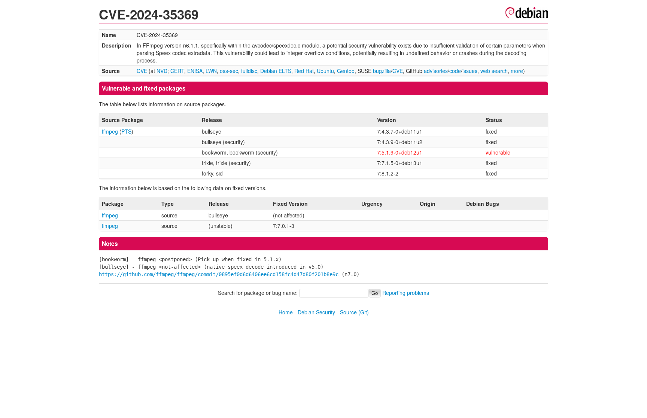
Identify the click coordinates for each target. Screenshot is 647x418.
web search (494, 70)
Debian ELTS (275, 70)
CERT (177, 70)
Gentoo (346, 70)
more (517, 70)
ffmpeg (110, 131)
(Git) (363, 312)
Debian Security (316, 312)
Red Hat (304, 70)
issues (469, 70)
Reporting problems (405, 292)
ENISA (195, 70)
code (455, 70)
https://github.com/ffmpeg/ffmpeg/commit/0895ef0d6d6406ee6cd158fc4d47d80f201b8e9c (218, 274)
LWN (211, 70)
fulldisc (249, 70)
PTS (126, 131)
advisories (436, 70)
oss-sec (229, 70)
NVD (162, 70)
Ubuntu (325, 70)
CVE (142, 70)
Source (348, 312)
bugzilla (382, 70)
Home (286, 312)
